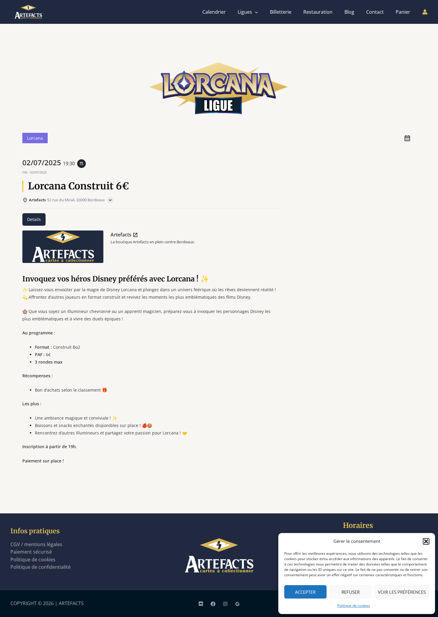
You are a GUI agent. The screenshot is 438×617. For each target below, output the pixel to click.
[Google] (237, 604)
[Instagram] (225, 604)
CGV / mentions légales (36, 544)
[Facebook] (213, 604)
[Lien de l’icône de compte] (425, 12)
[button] (426, 541)
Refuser (350, 592)
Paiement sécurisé (31, 552)
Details (34, 219)
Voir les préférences (402, 592)
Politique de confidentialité (40, 567)
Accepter (305, 592)
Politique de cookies (353, 605)
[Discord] (200, 604)
